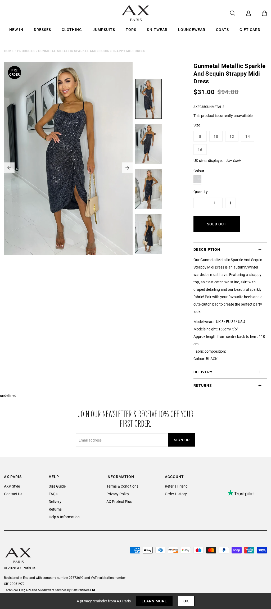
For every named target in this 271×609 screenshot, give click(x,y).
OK (186, 600)
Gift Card (250, 29)
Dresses (42, 29)
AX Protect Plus (119, 501)
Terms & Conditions (122, 486)
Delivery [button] (203, 371)
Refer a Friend (176, 486)
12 (231, 136)
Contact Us (13, 493)
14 (247, 136)
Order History (176, 493)
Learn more (154, 600)
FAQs (53, 493)
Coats (222, 29)
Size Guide (233, 160)
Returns (55, 509)
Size (196, 125)
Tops (131, 29)
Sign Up (182, 439)
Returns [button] (202, 385)
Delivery (55, 501)
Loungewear (191, 29)
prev (9, 167)
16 (200, 149)
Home (8, 51)
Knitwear (157, 29)
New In (16, 29)
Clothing (72, 29)
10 (216, 136)
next (127, 167)
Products (26, 51)
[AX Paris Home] (135, 13)
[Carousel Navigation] (68, 167)
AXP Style (12, 486)
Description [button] (206, 249)
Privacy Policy (117, 493)
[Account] (243, 13)
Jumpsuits (104, 29)
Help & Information (64, 516)
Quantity (200, 191)
